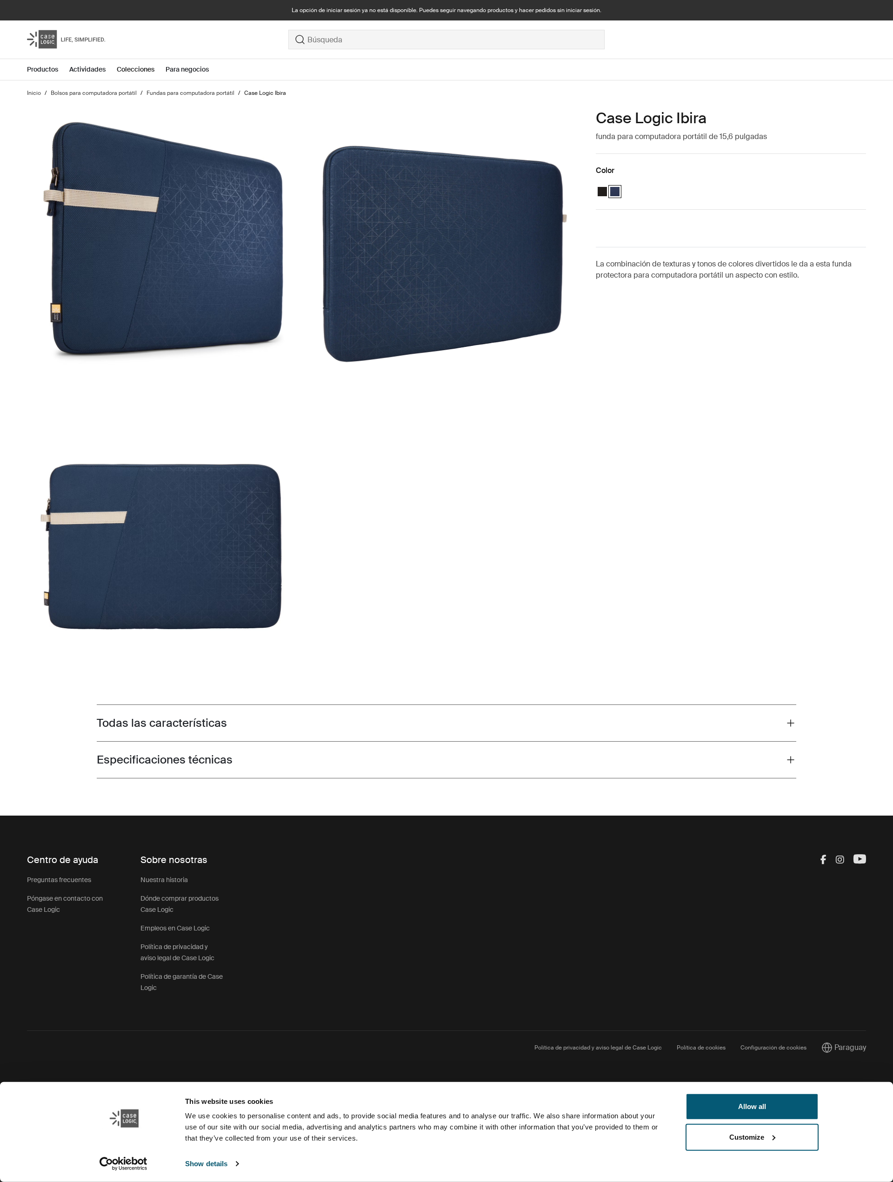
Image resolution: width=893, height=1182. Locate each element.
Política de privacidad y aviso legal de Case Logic (598, 1047)
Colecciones (135, 69)
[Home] (157, 39)
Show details (206, 1164)
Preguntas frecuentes (59, 880)
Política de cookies (701, 1047)
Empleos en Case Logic (175, 928)
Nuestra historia (164, 880)
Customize (746, 1137)
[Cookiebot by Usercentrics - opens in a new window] (123, 1164)
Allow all (752, 1106)
